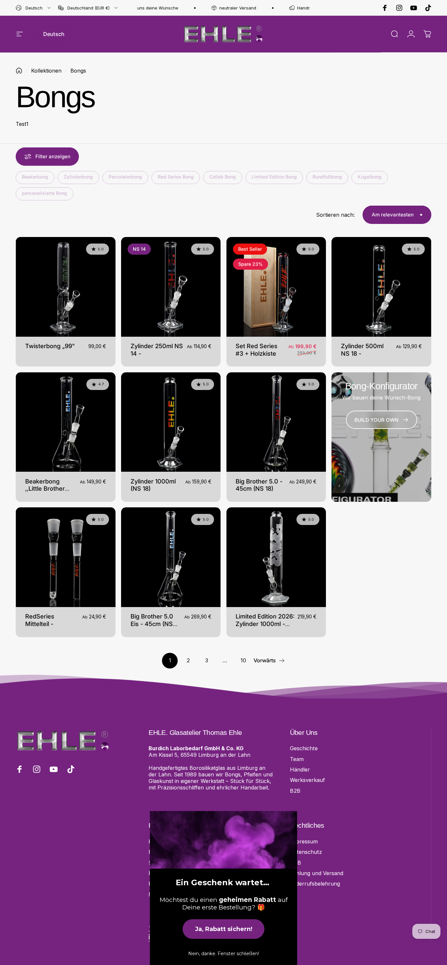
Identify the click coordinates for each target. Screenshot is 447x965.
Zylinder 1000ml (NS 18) (153, 485)
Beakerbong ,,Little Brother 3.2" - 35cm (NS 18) (48, 492)
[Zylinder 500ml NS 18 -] (381, 287)
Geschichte (304, 748)
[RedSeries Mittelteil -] (66, 557)
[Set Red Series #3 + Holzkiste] (276, 287)
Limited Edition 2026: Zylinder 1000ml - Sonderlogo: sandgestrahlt (265, 627)
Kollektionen (46, 70)
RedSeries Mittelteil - (39, 620)
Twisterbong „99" (50, 345)
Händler (300, 769)
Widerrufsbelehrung (315, 883)
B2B (295, 790)
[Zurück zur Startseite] (19, 70)
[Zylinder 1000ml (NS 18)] (171, 422)
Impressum (304, 841)
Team (297, 759)
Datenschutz (306, 852)
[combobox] (34, 8)
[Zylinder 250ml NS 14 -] (171, 287)
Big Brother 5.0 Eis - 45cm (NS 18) (152, 624)
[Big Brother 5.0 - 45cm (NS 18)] (276, 422)
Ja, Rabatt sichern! (223, 929)
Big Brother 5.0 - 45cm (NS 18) (259, 485)
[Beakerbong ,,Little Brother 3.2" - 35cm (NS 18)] (66, 422)
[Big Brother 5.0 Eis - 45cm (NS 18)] (171, 557)
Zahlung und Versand (316, 873)
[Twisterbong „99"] (66, 287)
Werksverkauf (307, 780)
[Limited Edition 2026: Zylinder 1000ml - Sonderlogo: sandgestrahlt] (276, 557)
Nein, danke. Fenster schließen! (223, 954)
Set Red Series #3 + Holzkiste (256, 349)
